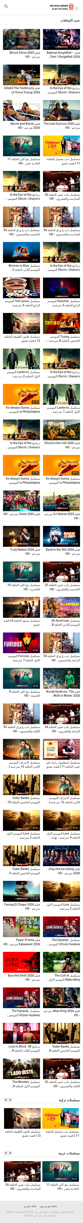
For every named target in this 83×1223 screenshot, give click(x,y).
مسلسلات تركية (69, 1100)
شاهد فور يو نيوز (48, 1206)
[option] (61, 1127)
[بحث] (6, 6)
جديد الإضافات (70, 20)
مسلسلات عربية (69, 1153)
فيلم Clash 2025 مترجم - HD (21, 514)
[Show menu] (76, 8)
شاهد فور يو (30, 1206)
